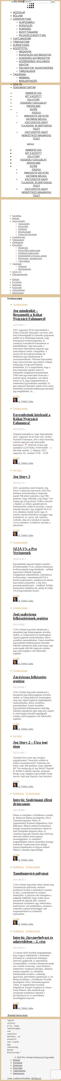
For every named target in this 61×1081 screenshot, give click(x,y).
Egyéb (33, 109)
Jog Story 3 (21, 477)
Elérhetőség (21, 45)
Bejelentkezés (28, 81)
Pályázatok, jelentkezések (36, 67)
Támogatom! (21, 41)
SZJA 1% (17, 84)
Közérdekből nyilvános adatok (32, 256)
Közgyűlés (25, 25)
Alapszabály (27, 22)
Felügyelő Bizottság (32, 35)
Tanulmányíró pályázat (30, 873)
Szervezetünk (22, 19)
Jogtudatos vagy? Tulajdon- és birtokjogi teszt (36, 126)
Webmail (24, 77)
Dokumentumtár (24, 87)
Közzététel (20, 48)
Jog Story (33, 99)
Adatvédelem (18, 290)
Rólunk (18, 15)
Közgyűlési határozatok (35, 54)
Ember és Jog (33, 93)
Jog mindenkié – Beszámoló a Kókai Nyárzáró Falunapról (29, 315)
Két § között (33, 96)
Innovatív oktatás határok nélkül (36, 117)
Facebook (16, 282)
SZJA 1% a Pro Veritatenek (25, 551)
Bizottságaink (28, 32)
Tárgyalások (27, 71)
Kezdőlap (19, 12)
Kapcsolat (17, 287)
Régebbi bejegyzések (17, 1015)
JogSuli (36, 112)
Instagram (16, 285)
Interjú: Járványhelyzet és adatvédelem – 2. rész (33, 939)
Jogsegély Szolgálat (33, 102)
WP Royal (36, 1078)
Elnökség (25, 28)
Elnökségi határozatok (34, 58)
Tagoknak (19, 74)
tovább (16, 396)
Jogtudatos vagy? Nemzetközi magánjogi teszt (36, 135)
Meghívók (25, 51)
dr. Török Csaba (25, 401)
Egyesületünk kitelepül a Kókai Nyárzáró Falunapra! (31, 419)
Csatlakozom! (22, 38)
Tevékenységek (20, 304)
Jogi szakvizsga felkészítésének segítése (30, 616)
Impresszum (18, 293)
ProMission (18, 793)
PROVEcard (33, 106)
